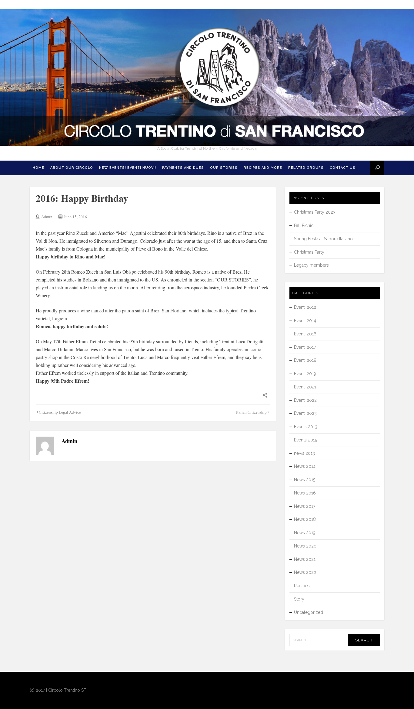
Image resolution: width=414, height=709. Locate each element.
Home (38, 168)
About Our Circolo (71, 168)
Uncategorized (308, 612)
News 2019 (305, 532)
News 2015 (304, 479)
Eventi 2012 (305, 307)
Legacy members (311, 265)
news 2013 (304, 453)
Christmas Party (309, 252)
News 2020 (305, 546)
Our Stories (224, 168)
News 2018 (305, 519)
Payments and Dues (183, 168)
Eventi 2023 (305, 413)
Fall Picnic (303, 225)
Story (299, 599)
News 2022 (305, 572)
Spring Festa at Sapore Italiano (323, 238)
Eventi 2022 (305, 400)
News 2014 (305, 466)
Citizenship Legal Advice (60, 412)
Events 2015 (305, 440)
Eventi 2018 (305, 360)
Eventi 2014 (305, 320)
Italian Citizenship (251, 412)
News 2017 (304, 506)
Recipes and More (263, 168)
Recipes (302, 585)
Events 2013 (305, 426)
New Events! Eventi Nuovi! (127, 168)
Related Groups (306, 168)
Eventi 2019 (305, 373)
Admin (46, 216)
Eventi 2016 (305, 333)
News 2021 (305, 559)
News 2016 (305, 493)
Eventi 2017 (305, 347)
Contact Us (343, 168)
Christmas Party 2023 (315, 212)
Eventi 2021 (305, 386)
